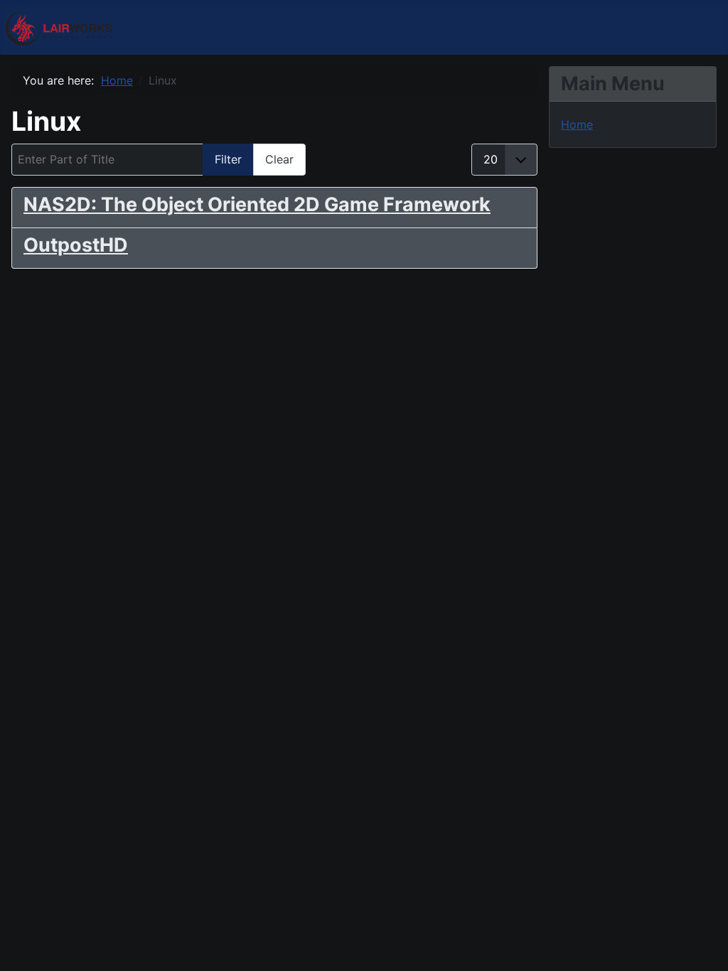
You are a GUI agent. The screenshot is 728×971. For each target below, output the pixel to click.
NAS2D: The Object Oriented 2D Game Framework (257, 204)
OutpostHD (75, 245)
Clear (279, 159)
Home (577, 124)
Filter (228, 159)
